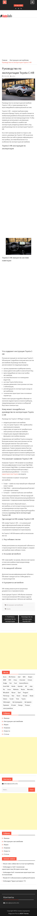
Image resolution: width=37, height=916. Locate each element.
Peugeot (25, 692)
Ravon (18, 696)
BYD (10, 680)
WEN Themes (24, 913)
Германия (6, 705)
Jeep (31, 686)
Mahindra (16, 689)
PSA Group (6, 696)
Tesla (17, 699)
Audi (19, 677)
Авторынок (28, 702)
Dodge (5, 683)
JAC (26, 686)
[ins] (18, 8)
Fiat (10, 683)
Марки (6, 724)
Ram (13, 696)
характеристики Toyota (10, 474)
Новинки (7, 728)
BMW (4, 680)
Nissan (13, 692)
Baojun (30, 677)
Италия (13, 705)
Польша (27, 705)
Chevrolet (22, 680)
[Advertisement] (18, 38)
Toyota (8, 609)
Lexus (9, 689)
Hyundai (20, 686)
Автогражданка (17, 702)
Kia (4, 689)
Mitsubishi (6, 692)
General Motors (23, 683)
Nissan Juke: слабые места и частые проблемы (18, 864)
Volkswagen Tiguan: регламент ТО (14, 881)
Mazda (23, 689)
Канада (20, 705)
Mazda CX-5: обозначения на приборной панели (19, 878)
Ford (15, 683)
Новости (7, 731)
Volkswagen (6, 702)
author (13, 76)
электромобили (8, 708)
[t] (21, 8)
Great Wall (6, 686)
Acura (4, 677)
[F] (16, 8)
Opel (19, 692)
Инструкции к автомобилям (15, 605)
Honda (13, 686)
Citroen (30, 680)
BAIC (24, 677)
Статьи (6, 734)
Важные (6, 718)
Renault (25, 696)
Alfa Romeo (12, 677)
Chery (15, 680)
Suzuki (11, 699)
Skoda (31, 696)
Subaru (5, 699)
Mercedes (30, 689)
